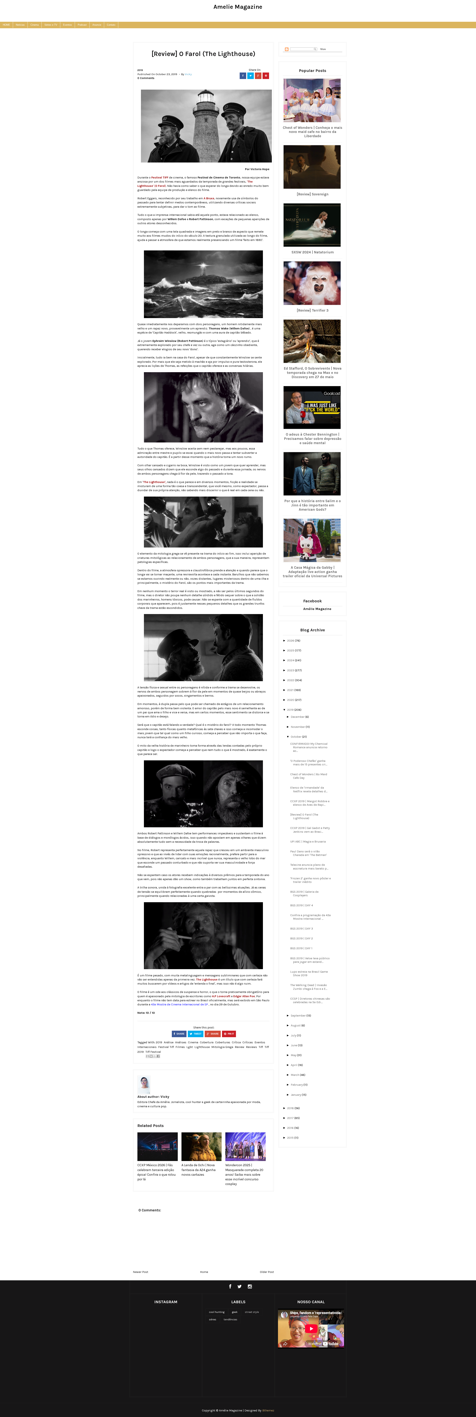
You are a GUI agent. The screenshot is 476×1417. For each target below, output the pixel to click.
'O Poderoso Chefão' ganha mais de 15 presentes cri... (308, 762)
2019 (140, 70)
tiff (261, 1047)
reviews (251, 1047)
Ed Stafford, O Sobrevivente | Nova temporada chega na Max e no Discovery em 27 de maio (313, 372)
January (296, 1094)
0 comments (145, 78)
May (294, 1055)
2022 (291, 680)
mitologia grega (222, 1047)
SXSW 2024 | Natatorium (313, 252)
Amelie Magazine (237, 6)
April (294, 1065)
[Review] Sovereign (313, 194)
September (298, 1015)
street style (252, 1312)
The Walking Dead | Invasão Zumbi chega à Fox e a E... (308, 986)
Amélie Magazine (317, 609)
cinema (193, 1042)
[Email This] (147, 1056)
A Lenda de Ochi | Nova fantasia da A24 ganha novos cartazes (198, 1169)
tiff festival (153, 1052)
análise (168, 1042)
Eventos (67, 24)
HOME (6, 24)
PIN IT (230, 1034)
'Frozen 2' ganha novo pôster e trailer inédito (310, 880)
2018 (291, 1108)
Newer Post (140, 1272)
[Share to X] (155, 1056)
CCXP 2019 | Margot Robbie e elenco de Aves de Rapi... (309, 802)
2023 (291, 670)
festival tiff (166, 1047)
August (296, 1025)
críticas (247, 1042)
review (239, 1047)
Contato (111, 24)
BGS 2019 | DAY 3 (301, 928)
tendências (230, 1319)
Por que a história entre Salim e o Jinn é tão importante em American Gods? (312, 505)
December (298, 717)
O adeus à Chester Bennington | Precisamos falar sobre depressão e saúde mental (312, 438)
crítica (236, 1042)
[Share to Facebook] (158, 1056)
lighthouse (202, 1047)
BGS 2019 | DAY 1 (301, 948)
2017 (290, 1118)
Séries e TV (50, 24)
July (294, 1035)
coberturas (222, 1042)
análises (180, 1042)
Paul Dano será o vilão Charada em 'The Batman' (308, 853)
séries (212, 1319)
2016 (290, 1128)
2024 (291, 660)
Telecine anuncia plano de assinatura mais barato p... (309, 866)
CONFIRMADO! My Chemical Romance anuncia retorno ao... (309, 747)
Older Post (267, 1272)
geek (234, 1312)
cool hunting (216, 1312)
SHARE (180, 1034)
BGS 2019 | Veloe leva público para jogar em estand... (310, 960)
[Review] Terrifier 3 (313, 310)
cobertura (206, 1042)
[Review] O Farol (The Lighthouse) (304, 816)
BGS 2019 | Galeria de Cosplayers (304, 893)
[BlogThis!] (151, 1056)
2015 (290, 1137)
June (294, 1045)
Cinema (34, 24)
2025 (291, 650)
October (296, 736)
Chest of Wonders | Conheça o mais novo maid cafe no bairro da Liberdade (312, 132)
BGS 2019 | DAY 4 (301, 905)
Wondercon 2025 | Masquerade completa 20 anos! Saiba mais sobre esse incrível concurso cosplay (244, 1174)
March (295, 1075)
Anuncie (96, 24)
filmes (180, 1047)
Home (204, 1272)
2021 (290, 690)
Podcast (82, 24)
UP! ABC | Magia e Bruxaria (308, 841)
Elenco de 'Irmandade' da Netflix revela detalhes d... (308, 789)
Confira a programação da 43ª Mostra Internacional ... (310, 916)
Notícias (20, 24)
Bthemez (268, 1410)
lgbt (189, 1047)
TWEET (197, 1034)
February (297, 1084)
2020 (291, 700)
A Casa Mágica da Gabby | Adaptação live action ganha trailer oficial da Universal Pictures (312, 572)
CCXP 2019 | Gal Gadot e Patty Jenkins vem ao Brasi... (310, 829)
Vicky (164, 1097)
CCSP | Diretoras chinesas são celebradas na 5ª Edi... (310, 1000)
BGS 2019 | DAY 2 (301, 938)
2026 (291, 640)
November (298, 727)
